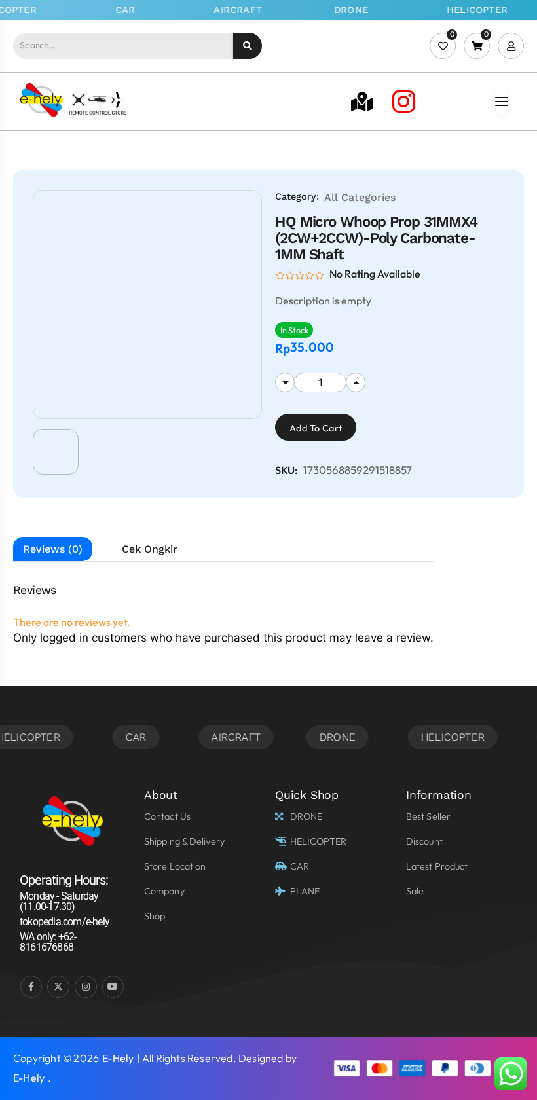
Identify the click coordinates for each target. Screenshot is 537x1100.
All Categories (360, 197)
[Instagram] (403, 101)
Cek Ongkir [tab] (149, 549)
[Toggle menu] (501, 101)
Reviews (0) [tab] (53, 549)
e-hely (118, 1058)
